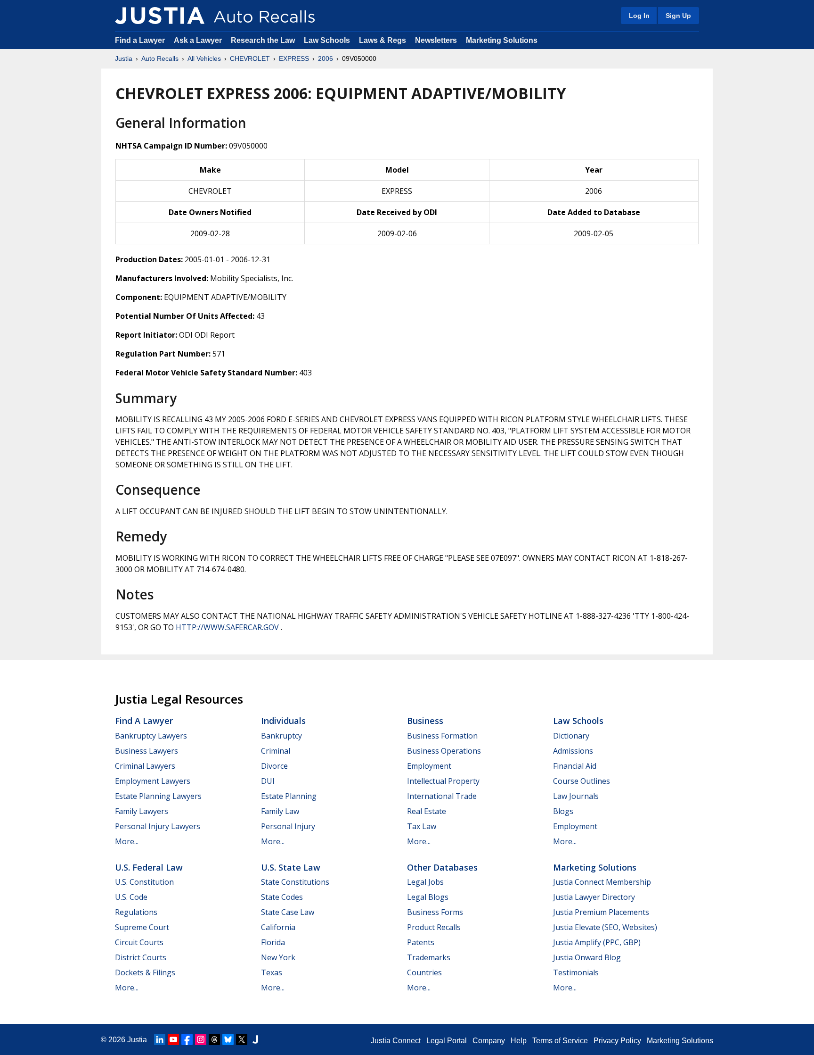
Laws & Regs (382, 40)
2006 (325, 58)
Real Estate (426, 811)
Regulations (136, 912)
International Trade (442, 796)
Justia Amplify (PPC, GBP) (597, 942)
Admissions (573, 751)
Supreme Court (142, 927)
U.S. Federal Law (149, 867)
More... (126, 841)
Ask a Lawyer (199, 40)
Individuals (283, 720)
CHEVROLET (250, 58)
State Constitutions (295, 882)
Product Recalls (434, 927)
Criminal (275, 751)
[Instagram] (200, 1039)
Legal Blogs (427, 897)
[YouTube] (173, 1039)
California (278, 927)
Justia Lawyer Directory (594, 897)
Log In (639, 15)
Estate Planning (289, 796)
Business (425, 720)
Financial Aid (574, 766)
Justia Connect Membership (602, 882)
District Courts (140, 957)
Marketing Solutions (501, 40)
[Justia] (159, 15)
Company (488, 1041)
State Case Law (287, 912)
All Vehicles (204, 58)
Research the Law (263, 40)
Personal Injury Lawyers (157, 826)
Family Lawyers (141, 811)
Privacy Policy (617, 1041)
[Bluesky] (228, 1039)
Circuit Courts (139, 942)
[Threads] (214, 1039)
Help (519, 1041)
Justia (123, 58)
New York (278, 957)
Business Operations (444, 751)
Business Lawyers (146, 751)
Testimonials (576, 972)
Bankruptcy (281, 736)
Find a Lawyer (140, 40)
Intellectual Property (443, 781)
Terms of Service (560, 1041)
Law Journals (576, 796)
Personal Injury (288, 826)
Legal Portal (446, 1041)
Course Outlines (581, 781)
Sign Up (678, 15)
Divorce (274, 766)
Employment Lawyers (152, 781)
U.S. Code (131, 897)
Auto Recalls (160, 58)
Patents (420, 942)
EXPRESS (294, 58)
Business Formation (442, 736)
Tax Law (421, 826)
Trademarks (428, 957)
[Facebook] (187, 1039)
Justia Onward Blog (587, 957)
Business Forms (435, 912)
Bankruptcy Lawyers (151, 736)
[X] (241, 1039)
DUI (268, 781)
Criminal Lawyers (145, 766)
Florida (273, 942)
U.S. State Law (290, 867)
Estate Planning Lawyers (158, 796)
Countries (424, 972)
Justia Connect (396, 1041)
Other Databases (442, 867)
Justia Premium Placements (601, 912)
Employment (429, 766)
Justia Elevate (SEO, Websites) (605, 927)
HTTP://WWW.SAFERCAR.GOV (227, 627)
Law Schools (327, 40)
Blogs (563, 811)
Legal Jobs (425, 882)
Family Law (280, 811)
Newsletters (436, 40)
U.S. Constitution (144, 882)
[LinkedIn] (159, 1039)
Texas (271, 972)
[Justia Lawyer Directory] (255, 1039)
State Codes (282, 897)
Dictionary (571, 736)
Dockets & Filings (145, 972)
